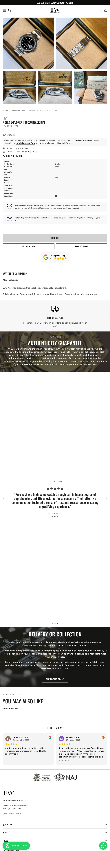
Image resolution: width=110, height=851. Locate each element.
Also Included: (10, 280)
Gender (7, 180)
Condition (8, 196)
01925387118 (15, 814)
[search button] (9, 10)
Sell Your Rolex (28, 246)
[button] (105, 10)
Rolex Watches (18, 110)
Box (5, 175)
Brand (6, 161)
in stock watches (83, 140)
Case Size (8, 185)
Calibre (7, 191)
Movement (8, 188)
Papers (7, 177)
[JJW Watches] (55, 10)
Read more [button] (64, 761)
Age (5, 169)
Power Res (8, 193)
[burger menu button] (4, 10)
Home (5, 110)
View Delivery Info (53, 678)
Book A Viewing (81, 246)
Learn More (32, 152)
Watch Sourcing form (25, 143)
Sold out (55, 237)
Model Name (9, 164)
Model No (8, 167)
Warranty (8, 172)
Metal (6, 183)
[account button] (100, 10)
